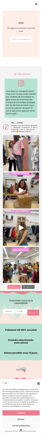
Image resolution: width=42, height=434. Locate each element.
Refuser (21, 419)
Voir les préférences (21, 425)
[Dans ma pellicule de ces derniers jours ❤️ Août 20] (21, 153)
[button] (38, 383)
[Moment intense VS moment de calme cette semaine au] (21, 265)
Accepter (21, 413)
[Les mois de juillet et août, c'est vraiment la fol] (21, 228)
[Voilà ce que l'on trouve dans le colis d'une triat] (21, 190)
